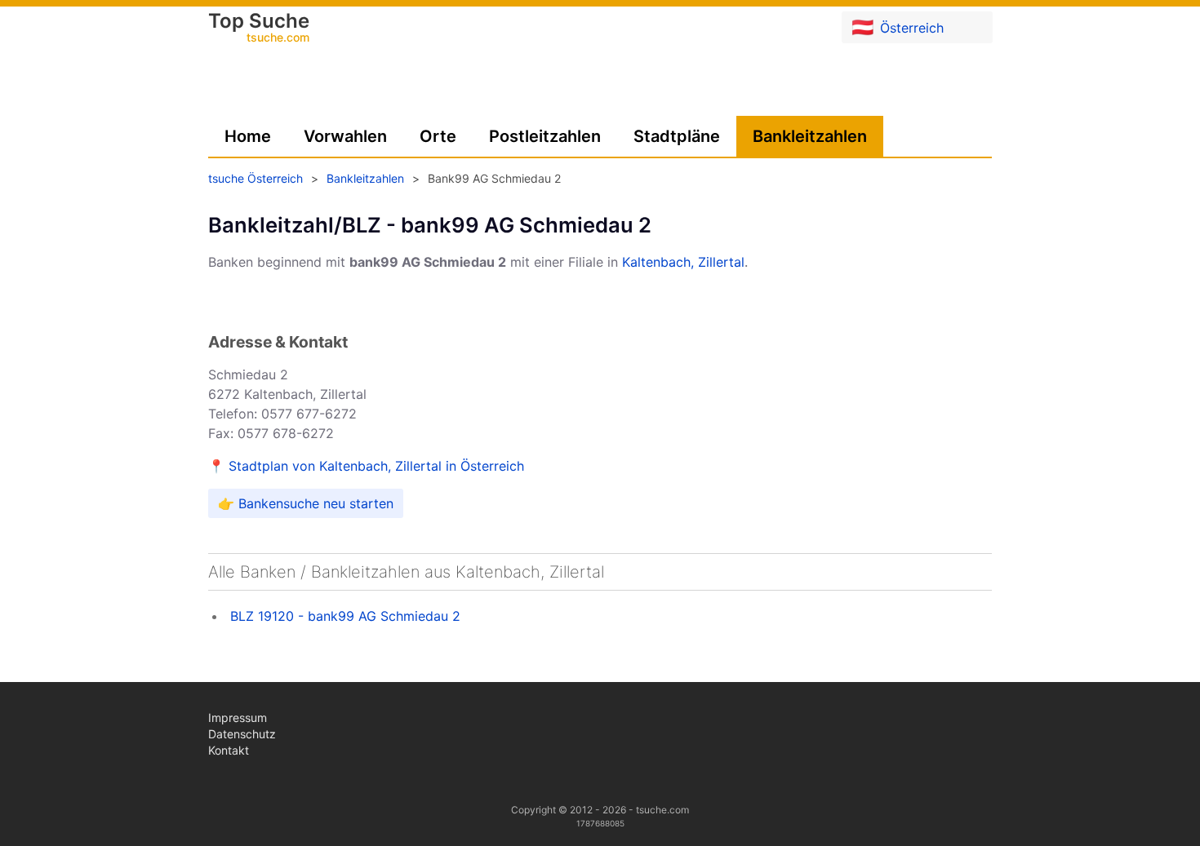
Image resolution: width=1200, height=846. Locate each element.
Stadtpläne (676, 136)
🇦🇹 (897, 27)
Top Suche (258, 28)
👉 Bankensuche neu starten (305, 503)
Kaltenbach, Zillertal (683, 262)
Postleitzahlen (545, 136)
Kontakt (228, 750)
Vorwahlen (345, 136)
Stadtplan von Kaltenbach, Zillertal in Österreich (376, 466)
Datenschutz (242, 734)
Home (247, 136)
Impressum (237, 717)
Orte (438, 136)
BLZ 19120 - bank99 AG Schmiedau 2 (345, 616)
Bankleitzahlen (810, 136)
